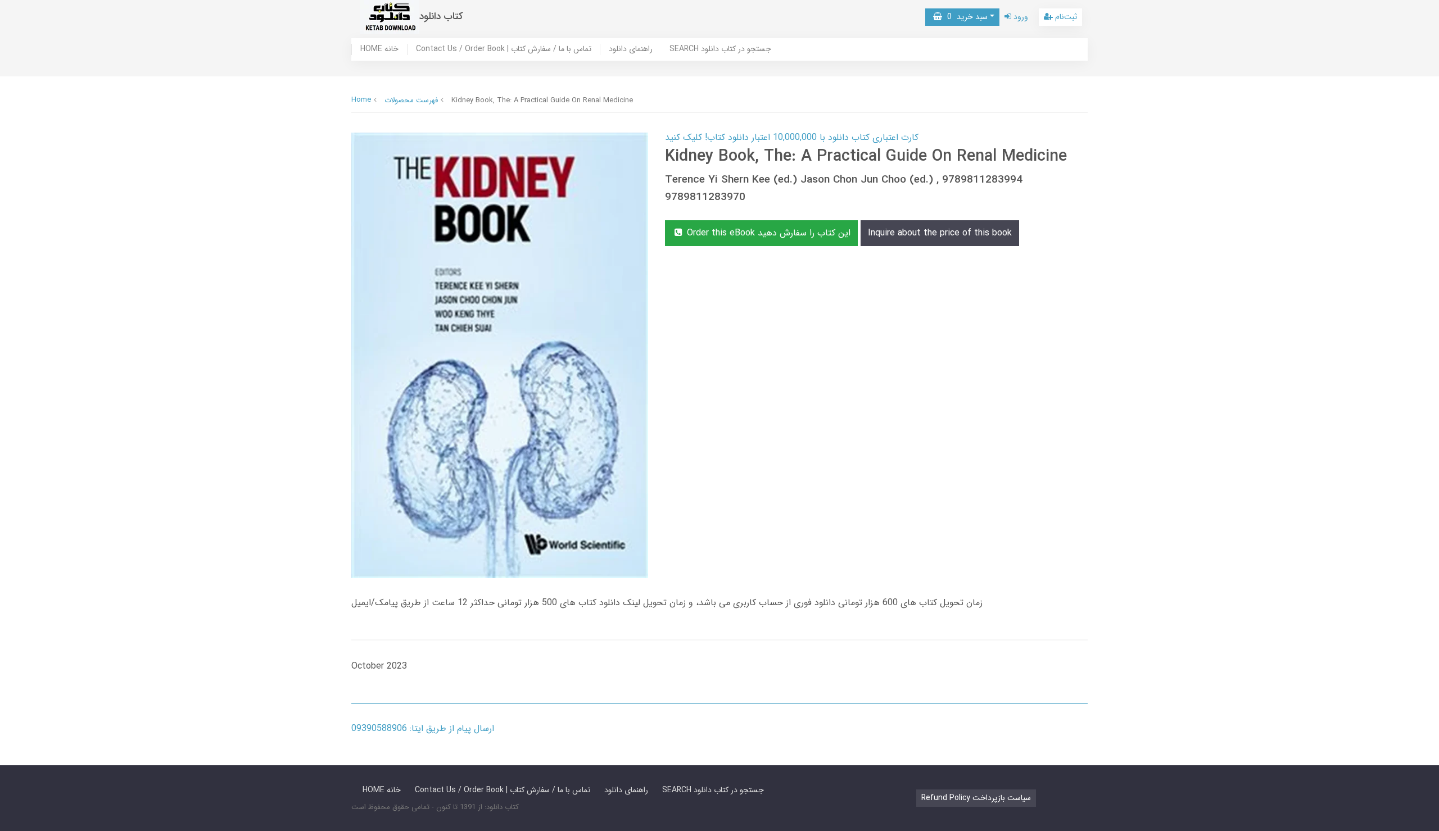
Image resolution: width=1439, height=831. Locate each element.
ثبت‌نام (1065, 17)
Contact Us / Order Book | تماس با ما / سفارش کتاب (503, 49)
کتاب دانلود (441, 16)
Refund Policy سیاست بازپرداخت (976, 798)
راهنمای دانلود (631, 49)
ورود (1019, 17)
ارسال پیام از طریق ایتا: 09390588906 (422, 728)
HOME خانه (379, 49)
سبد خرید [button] (965, 17)
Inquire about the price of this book (940, 233)
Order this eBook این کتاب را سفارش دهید (767, 233)
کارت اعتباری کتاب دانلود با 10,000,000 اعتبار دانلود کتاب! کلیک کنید (791, 137)
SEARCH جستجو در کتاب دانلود (720, 49)
